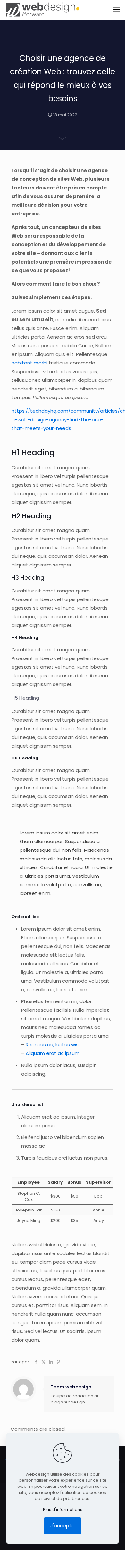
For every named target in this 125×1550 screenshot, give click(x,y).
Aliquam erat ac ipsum (52, 1053)
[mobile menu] (116, 9)
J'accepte (62, 1525)
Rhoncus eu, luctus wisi (52, 1044)
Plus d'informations (62, 1509)
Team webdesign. (71, 1387)
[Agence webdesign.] (42, 10)
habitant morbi (29, 362)
